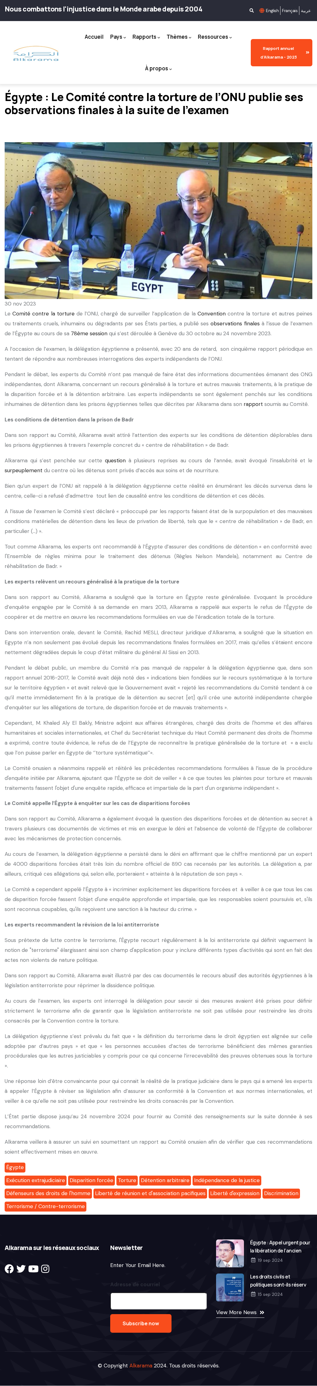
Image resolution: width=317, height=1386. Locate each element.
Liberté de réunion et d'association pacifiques (150, 1193)
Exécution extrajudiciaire (35, 1180)
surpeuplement (23, 470)
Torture (127, 1180)
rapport (253, 404)
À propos (156, 68)
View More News (236, 1312)
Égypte (15, 1167)
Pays (116, 36)
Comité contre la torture (43, 313)
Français (289, 10)
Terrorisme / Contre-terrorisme (45, 1206)
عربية (306, 10)
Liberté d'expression (234, 1193)
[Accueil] (35, 53)
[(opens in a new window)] (9, 1269)
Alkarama (140, 1365)
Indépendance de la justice (227, 1180)
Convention (212, 313)
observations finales (235, 323)
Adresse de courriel (135, 1284)
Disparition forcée (91, 1180)
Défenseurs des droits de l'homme (48, 1193)
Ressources (213, 36)
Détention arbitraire (165, 1180)
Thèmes (177, 36)
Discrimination (281, 1193)
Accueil (94, 36)
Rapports (144, 36)
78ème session (89, 333)
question (115, 460)
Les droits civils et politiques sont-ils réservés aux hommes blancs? (281, 1284)
